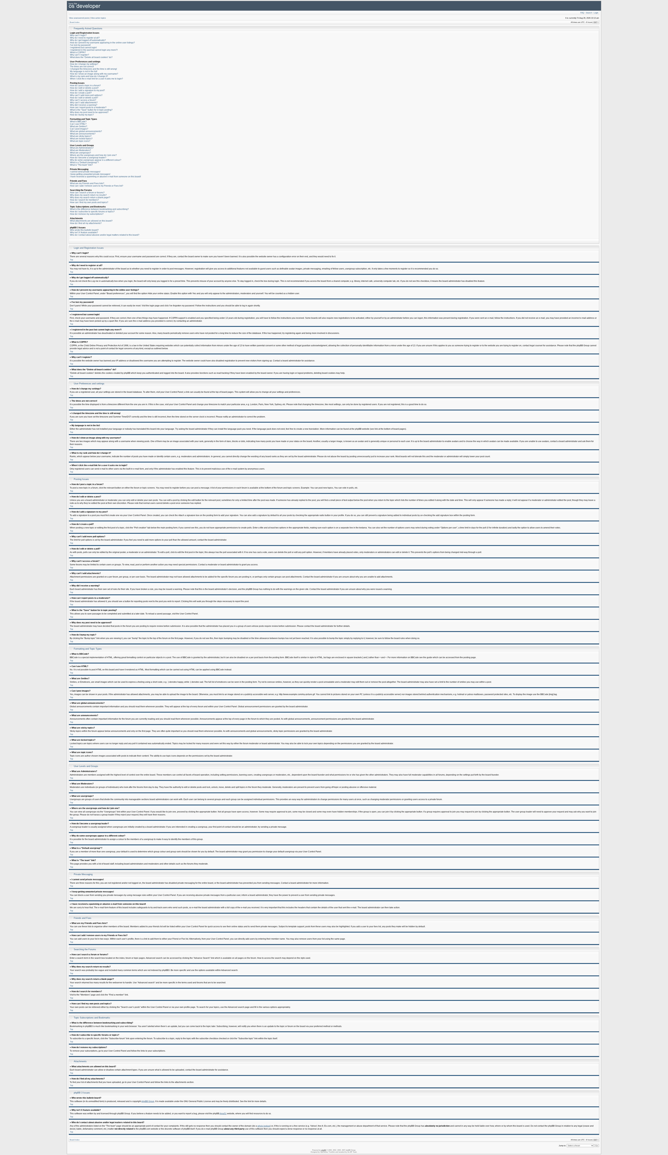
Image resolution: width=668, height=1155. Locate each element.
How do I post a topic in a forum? (85, 85)
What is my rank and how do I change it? (89, 76)
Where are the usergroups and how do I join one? (93, 155)
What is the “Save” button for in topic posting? (91, 110)
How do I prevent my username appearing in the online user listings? (102, 42)
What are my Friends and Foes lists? (87, 183)
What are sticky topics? (81, 136)
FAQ (582, 13)
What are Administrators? (82, 148)
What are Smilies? (78, 126)
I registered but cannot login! (83, 47)
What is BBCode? (78, 121)
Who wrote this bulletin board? (84, 230)
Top (71, 260)
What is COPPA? (78, 52)
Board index (74, 22)
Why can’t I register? (79, 55)
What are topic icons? (80, 141)
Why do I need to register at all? (85, 38)
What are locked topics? (81, 138)
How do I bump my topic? (82, 115)
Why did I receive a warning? (83, 105)
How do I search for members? (84, 200)
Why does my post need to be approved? (89, 112)
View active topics (98, 18)
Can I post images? (79, 129)
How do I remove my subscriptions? (87, 214)
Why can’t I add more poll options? (86, 95)
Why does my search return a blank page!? (90, 197)
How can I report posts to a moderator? (88, 107)
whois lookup (263, 1126)
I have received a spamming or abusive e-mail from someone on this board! (105, 176)
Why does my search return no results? (88, 195)
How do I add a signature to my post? (87, 90)
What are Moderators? (80, 150)
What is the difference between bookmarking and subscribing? (99, 209)
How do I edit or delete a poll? (84, 97)
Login (596, 13)
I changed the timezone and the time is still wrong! (93, 69)
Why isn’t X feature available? (84, 232)
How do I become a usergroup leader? (88, 157)
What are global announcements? (86, 131)
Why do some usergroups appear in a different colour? (95, 160)
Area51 (223, 1113)
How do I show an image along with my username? (94, 74)
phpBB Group (147, 1101)
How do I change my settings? (84, 64)
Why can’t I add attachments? (84, 102)
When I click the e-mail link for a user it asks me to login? (96, 78)
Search (589, 13)
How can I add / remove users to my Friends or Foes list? (96, 186)
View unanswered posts (79, 18)
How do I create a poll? (81, 93)
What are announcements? (83, 134)
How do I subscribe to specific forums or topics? (92, 211)
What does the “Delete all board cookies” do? (91, 57)
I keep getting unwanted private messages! (90, 174)
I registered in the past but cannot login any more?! (94, 50)
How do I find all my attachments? (86, 223)
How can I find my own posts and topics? (89, 202)
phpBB (323, 1150)
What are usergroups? (80, 153)
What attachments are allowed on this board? (91, 221)
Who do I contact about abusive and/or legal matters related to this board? (104, 235)
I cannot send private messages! (85, 171)
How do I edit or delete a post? (84, 88)
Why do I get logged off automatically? (88, 40)
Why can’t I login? (78, 35)
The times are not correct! (82, 66)
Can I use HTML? (78, 124)
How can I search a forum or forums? (87, 192)
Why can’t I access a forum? (83, 100)
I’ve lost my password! (80, 45)
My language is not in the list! (83, 71)
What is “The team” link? (81, 165)
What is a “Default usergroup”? (84, 162)
